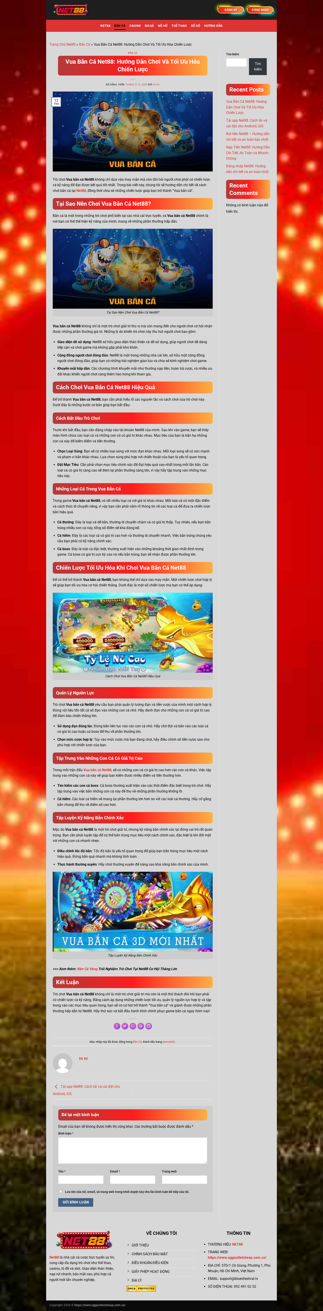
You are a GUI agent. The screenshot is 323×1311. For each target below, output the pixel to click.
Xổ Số (195, 26)
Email (115, 1171)
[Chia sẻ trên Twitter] (125, 1026)
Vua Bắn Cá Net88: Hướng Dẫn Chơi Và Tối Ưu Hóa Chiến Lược (246, 107)
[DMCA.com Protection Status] (141, 1288)
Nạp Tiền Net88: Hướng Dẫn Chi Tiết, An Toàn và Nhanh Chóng (248, 152)
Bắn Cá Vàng (87, 969)
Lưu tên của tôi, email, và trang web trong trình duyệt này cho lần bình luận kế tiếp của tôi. (127, 1192)
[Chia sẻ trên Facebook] (117, 1026)
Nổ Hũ (162, 26)
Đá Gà (149, 26)
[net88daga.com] (71, 10)
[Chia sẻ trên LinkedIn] (148, 1026)
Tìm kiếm (232, 54)
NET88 (105, 26)
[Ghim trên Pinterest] (140, 1026)
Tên (61, 1171)
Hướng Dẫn (213, 26)
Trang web (169, 1171)
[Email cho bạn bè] (132, 1026)
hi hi (156, 84)
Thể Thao (179, 26)
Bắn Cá (119, 26)
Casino (135, 26)
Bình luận (65, 1133)
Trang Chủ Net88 (62, 44)
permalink (169, 1041)
